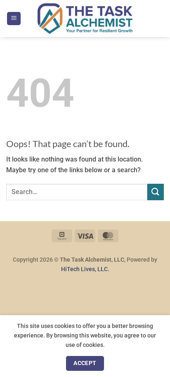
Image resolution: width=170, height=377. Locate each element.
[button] (14, 19)
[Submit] (155, 192)
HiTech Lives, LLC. (85, 269)
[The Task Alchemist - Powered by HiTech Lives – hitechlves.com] (85, 18)
